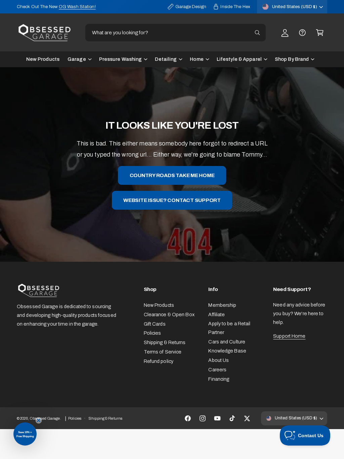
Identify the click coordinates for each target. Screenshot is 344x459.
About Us (218, 360)
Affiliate (216, 314)
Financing (218, 379)
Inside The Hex (235, 6)
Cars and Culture (226, 341)
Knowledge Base (227, 350)
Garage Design (190, 6)
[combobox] (175, 32)
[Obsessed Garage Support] (302, 32)
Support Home (289, 336)
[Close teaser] (38, 420)
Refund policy (158, 361)
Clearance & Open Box (169, 314)
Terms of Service (163, 351)
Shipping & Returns (165, 342)
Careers (217, 369)
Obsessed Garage (45, 418)
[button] (320, 32)
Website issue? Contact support (172, 200)
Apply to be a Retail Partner (229, 328)
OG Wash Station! (77, 6)
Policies (152, 333)
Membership (222, 305)
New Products (159, 305)
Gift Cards (155, 324)
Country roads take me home (172, 175)
